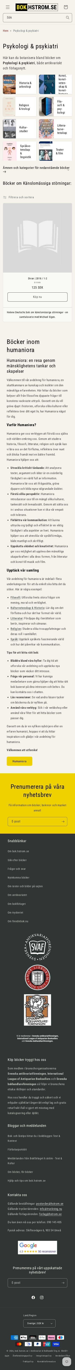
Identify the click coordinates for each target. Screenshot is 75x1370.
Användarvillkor (62, 1356)
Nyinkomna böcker (18, 877)
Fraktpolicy (28, 1361)
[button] (7, 7)
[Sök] (67, 17)
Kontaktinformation (46, 1361)
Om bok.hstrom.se (18, 851)
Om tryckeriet (15, 912)
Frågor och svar (17, 868)
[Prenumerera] (63, 821)
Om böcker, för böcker (20, 1171)
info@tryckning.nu (51, 1209)
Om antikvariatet (17, 895)
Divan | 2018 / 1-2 (37, 278)
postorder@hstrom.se (49, 1203)
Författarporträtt (17, 1149)
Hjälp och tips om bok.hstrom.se (27, 1180)
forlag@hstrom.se (50, 1214)
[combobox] (37, 17)
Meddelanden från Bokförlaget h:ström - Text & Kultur (35, 1161)
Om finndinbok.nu (18, 921)
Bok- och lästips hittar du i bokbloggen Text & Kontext (34, 1138)
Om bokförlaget (17, 903)
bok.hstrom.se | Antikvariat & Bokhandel (34, 1351)
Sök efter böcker (17, 860)
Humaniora (19, 761)
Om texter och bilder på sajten (25, 886)
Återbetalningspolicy (22, 1356)
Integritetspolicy (44, 1356)
